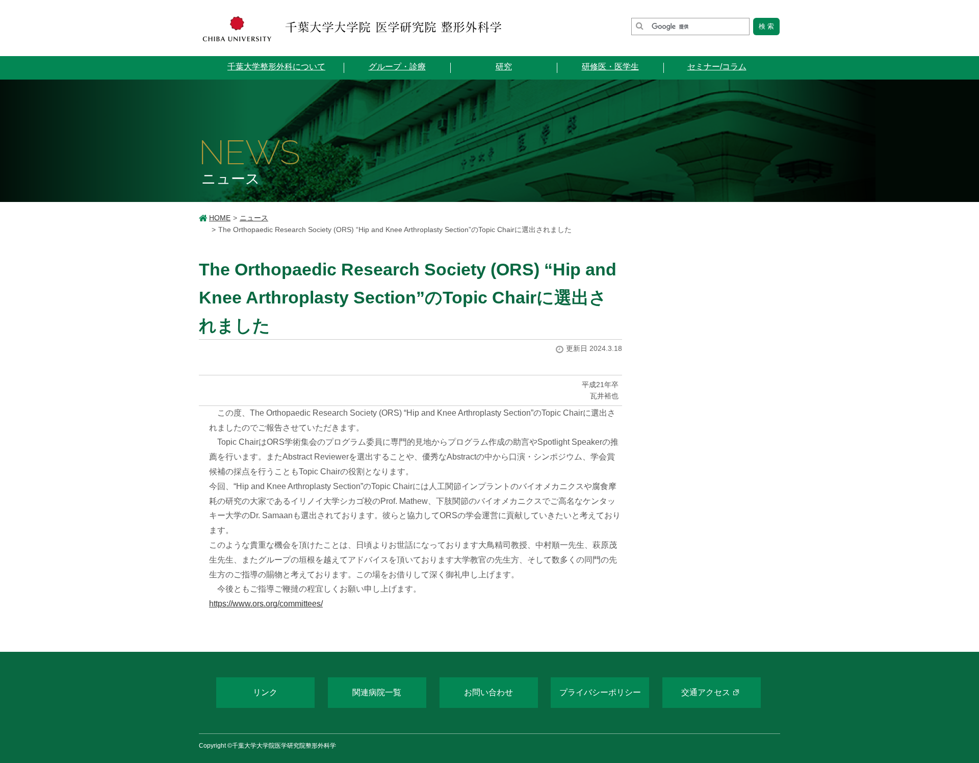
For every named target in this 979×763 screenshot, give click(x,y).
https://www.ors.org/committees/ (266, 603)
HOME (219, 218)
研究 (504, 66)
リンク (265, 692)
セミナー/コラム (716, 66)
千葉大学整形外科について (276, 66)
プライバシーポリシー (600, 692)
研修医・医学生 (610, 66)
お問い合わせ (488, 692)
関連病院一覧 (376, 692)
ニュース (254, 218)
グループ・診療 (397, 66)
